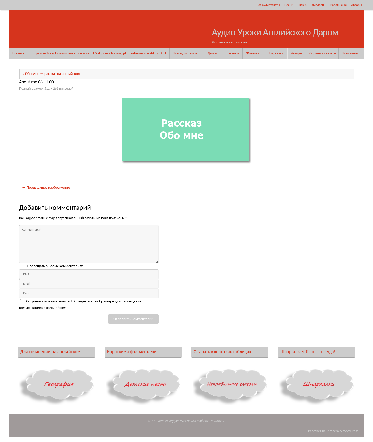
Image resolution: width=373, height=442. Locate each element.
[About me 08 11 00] (186, 131)
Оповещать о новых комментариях (55, 266)
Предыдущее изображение (48, 188)
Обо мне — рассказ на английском (51, 74)
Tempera (332, 431)
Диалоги (318, 5)
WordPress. (351, 431)
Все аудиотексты (268, 5)
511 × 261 (51, 88)
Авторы (356, 5)
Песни (288, 5)
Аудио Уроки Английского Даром (275, 33)
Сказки (302, 5)
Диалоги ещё (337, 5)
